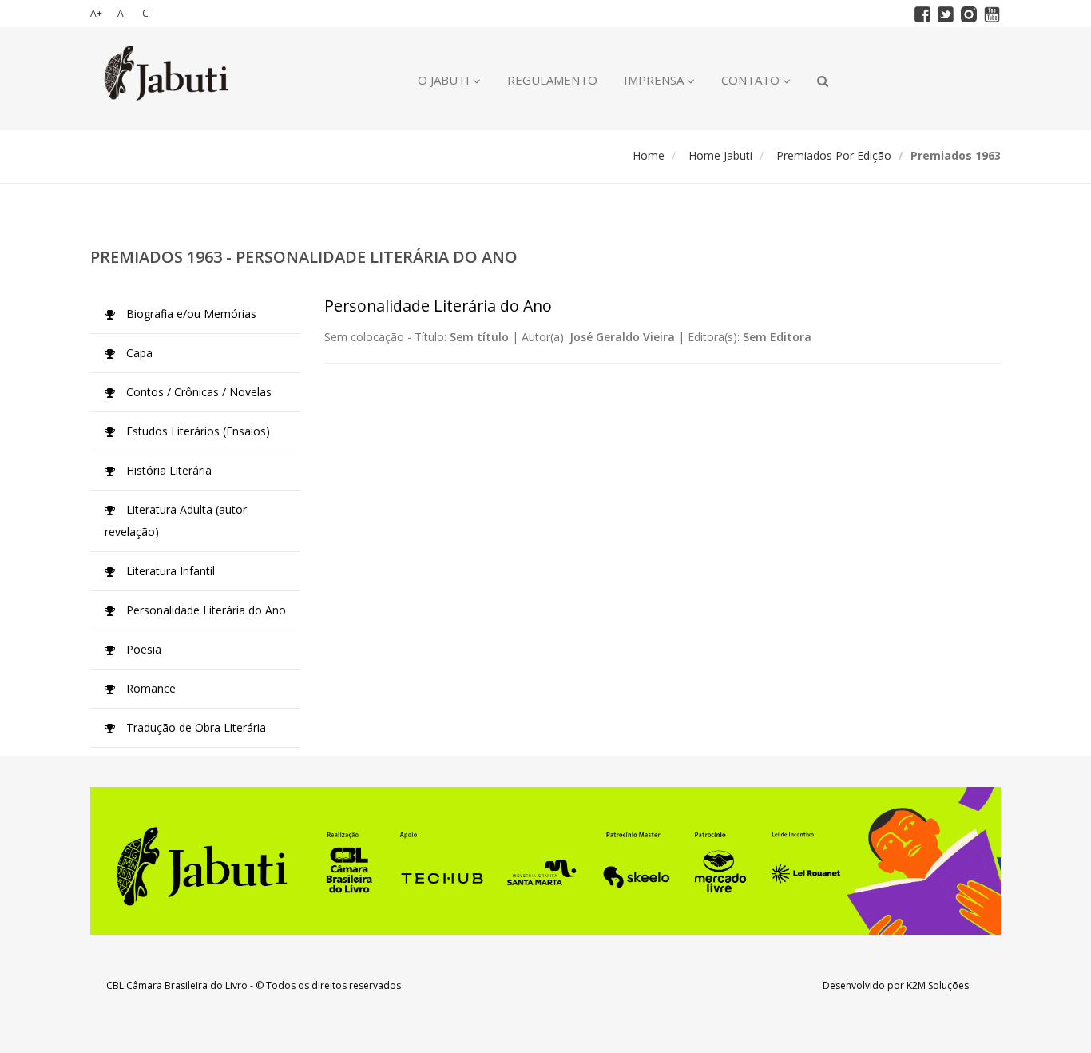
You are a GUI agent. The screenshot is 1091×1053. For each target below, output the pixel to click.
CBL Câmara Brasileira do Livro (177, 985)
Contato (752, 80)
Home (649, 155)
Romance (149, 688)
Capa (138, 352)
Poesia (142, 649)
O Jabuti (445, 80)
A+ (96, 13)
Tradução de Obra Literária (194, 727)
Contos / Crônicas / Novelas (197, 391)
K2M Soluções (938, 985)
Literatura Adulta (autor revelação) (176, 520)
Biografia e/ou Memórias (189, 313)
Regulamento (552, 80)
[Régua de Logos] (545, 861)
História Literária (167, 470)
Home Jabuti (720, 155)
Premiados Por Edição (833, 155)
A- (122, 13)
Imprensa (655, 80)
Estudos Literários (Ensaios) (196, 431)
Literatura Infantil (169, 570)
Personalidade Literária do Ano (204, 610)
